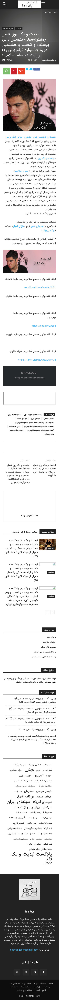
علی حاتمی (31, 823)
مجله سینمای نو (44, 833)
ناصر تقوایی (47, 844)
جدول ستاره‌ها (49, 642)
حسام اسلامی (22, 171)
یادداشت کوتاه (40, 983)
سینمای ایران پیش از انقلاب (41, 812)
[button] (4, 4)
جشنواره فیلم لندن (23, 781)
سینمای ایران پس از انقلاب (33, 807)
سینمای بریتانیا (22, 812)
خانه (55, 12)
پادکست (47, 12)
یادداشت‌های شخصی (24, 990)
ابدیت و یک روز (47, 158)
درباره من (51, 637)
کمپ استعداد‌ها (14, 426)
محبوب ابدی (28, 833)
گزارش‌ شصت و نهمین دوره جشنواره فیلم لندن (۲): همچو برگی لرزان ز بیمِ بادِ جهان (32, 710)
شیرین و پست (17, 817)
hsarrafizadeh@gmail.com (24, 950)
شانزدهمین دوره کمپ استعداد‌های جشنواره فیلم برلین (34, 422)
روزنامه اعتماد (44, 796)
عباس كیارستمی (45, 823)
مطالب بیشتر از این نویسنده (25, 532)
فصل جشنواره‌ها (8, 28)
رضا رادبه (18, 791)
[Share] (34, 972)
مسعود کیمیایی (13, 833)
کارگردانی (48, 863)
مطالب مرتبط (47, 532)
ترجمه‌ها (47, 986)
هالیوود (37, 844)
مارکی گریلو (18, 226)
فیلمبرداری (18, 823)
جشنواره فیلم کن (45, 786)
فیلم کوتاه (48, 828)
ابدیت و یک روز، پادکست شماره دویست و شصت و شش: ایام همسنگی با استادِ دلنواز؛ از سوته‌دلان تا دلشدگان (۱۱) (21, 572)
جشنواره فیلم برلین (14, 414)
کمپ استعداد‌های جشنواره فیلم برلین (40, 430)
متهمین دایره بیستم (16, 430)
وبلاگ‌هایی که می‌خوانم (45, 652)
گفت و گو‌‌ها (26, 986)
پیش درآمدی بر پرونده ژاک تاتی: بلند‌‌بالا (37, 729)
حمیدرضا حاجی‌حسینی (26, 786)
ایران (38, 770)
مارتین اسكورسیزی (32, 828)
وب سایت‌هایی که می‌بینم (44, 657)
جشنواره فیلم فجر (43, 781)
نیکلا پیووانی (48, 230)
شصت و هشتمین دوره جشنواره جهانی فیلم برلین (31, 137)
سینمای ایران (35, 418)
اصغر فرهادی (47, 770)
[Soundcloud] (26, 972)
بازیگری (29, 770)
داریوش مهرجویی (44, 791)
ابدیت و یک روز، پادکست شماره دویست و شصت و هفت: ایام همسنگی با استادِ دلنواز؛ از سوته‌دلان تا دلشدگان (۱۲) (21, 548)
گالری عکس (41, 990)
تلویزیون (38, 775)
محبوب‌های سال (48, 647)
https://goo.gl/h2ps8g (44, 326)
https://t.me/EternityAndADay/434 (37, 360)
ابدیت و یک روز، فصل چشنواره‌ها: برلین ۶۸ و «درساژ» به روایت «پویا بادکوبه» (44, 470)
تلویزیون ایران (25, 775)
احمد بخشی (47, 764)
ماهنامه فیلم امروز (14, 828)
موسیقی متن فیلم (20, 838)
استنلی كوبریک (35, 764)
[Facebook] (43, 972)
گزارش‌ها (37, 986)
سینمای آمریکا (42, 802)
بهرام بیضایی (16, 770)
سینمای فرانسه (46, 817)
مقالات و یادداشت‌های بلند (20, 983)
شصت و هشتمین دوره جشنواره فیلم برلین (39, 426)
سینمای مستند (22, 418)
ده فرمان (29, 791)
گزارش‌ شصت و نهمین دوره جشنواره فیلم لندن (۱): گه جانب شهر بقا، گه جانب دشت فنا (31, 720)
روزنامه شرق (25, 796)
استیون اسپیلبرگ (20, 765)
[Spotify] (17, 972)
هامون (29, 844)
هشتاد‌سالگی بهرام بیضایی (40, 849)
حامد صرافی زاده (48, 60)
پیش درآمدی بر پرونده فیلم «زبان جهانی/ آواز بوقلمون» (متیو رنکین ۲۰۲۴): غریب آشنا (35, 700)
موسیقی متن (38, 226)
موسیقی (48, 839)
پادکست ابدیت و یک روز (33, 414)
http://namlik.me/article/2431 (40, 288)
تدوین (49, 775)
